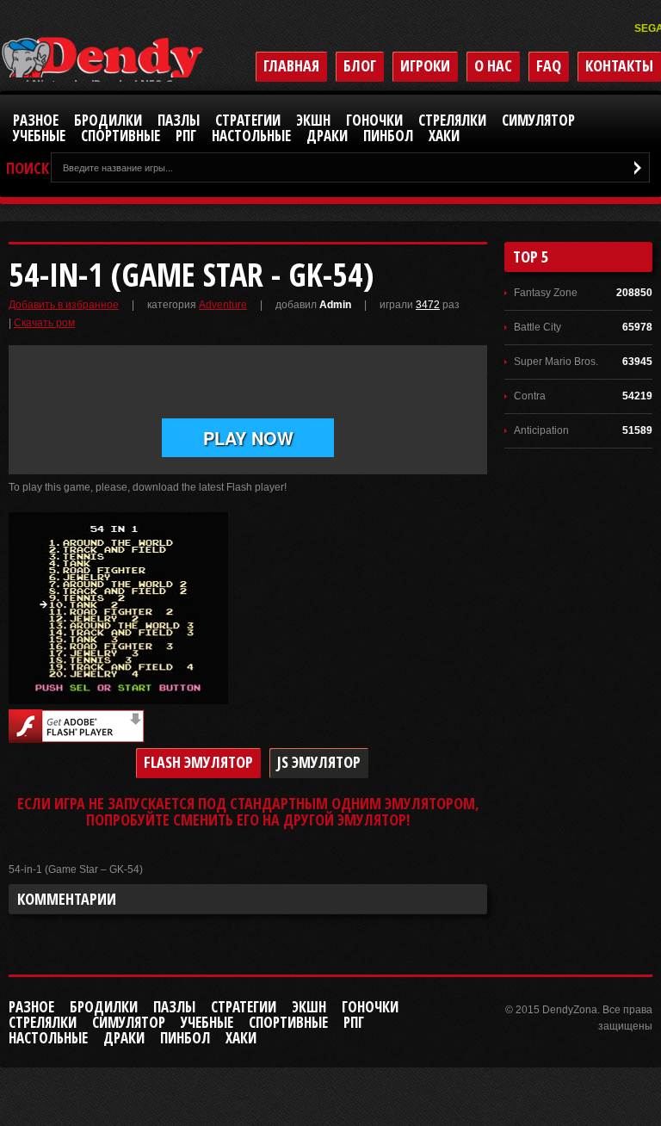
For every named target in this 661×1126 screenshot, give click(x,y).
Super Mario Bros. (556, 362)
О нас (493, 65)
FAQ (548, 65)
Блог (359, 65)
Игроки (425, 65)
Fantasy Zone (546, 293)
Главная (291, 65)
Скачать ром (44, 323)
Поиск (27, 168)
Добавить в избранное (64, 305)
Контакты (619, 65)
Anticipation (541, 430)
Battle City (537, 327)
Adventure (223, 305)
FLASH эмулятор (198, 762)
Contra (530, 396)
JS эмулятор (319, 762)
